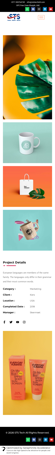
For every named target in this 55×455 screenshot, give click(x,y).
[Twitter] (11, 322)
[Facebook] (33, 9)
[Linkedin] (45, 9)
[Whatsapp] (27, 9)
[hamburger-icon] (41, 17)
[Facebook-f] (4, 322)
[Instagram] (39, 9)
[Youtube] (51, 9)
